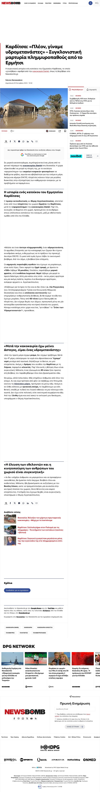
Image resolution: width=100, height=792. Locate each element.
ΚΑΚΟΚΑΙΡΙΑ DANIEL (12, 627)
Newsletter (20, 617)
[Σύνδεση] (90, 3)
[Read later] (65, 131)
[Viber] (19, 719)
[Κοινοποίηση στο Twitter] (15, 141)
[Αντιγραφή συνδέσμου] (59, 131)
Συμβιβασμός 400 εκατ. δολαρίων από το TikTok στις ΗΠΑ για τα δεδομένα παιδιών (82, 101)
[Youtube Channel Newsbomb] (31, 719)
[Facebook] (14, 719)
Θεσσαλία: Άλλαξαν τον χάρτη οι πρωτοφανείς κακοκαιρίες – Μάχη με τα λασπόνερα (39, 519)
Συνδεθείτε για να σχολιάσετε (17, 590)
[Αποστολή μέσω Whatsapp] (23, 141)
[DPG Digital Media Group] (50, 748)
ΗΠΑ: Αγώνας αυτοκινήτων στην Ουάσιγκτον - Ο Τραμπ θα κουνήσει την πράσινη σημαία (83, 113)
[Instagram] (23, 719)
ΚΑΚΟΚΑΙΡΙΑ (28, 627)
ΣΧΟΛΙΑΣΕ (52, 131)
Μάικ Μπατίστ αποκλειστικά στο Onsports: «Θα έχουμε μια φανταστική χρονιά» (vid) (34, 673)
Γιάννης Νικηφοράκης (14, 80)
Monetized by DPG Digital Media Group (56, 767)
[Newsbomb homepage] (11, 3)
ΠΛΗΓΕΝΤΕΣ (24, 633)
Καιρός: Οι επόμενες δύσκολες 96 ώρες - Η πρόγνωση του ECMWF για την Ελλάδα (81, 672)
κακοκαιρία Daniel (41, 71)
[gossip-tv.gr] (10, 760)
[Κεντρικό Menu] (97, 3)
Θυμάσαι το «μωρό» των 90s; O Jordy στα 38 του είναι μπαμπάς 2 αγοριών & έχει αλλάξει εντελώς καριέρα (58, 673)
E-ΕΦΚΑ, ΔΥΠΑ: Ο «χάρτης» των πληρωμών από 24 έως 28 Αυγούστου (84, 135)
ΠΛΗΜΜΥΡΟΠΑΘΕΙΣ (39, 633)
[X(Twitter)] (27, 719)
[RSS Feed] (36, 719)
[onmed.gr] (89, 760)
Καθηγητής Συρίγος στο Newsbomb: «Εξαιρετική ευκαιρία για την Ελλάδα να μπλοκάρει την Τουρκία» (11, 674)
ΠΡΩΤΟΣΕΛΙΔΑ (73, 3)
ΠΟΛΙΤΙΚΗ (48, 3)
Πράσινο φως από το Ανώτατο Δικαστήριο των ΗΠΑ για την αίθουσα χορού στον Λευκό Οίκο (84, 146)
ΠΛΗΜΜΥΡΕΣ (10, 633)
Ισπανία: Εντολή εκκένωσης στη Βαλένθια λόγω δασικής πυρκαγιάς (83, 124)
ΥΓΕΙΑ (65, 3)
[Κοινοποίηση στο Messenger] (19, 141)
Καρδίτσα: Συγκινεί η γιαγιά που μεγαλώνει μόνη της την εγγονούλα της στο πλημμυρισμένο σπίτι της (40, 541)
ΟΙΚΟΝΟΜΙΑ (57, 3)
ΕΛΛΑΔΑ (40, 3)
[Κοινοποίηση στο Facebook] (10, 141)
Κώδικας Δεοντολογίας (44, 737)
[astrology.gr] (58, 760)
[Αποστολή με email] (37, 141)
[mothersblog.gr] (73, 760)
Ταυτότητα (4, 737)
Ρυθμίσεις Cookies (59, 737)
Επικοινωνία (87, 737)
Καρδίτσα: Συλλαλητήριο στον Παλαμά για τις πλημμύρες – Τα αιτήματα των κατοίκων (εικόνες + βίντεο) (40, 530)
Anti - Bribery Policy (74, 737)
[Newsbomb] (25, 712)
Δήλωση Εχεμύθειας (28, 737)
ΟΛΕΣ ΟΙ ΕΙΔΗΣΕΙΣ (30, 3)
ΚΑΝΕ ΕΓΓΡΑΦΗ (73, 727)
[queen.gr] (42, 760)
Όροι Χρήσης (15, 737)
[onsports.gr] (26, 760)
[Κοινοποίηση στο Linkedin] (28, 141)
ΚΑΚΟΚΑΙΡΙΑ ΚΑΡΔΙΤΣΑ (44, 627)
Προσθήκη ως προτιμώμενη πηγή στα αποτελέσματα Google (35, 155)
